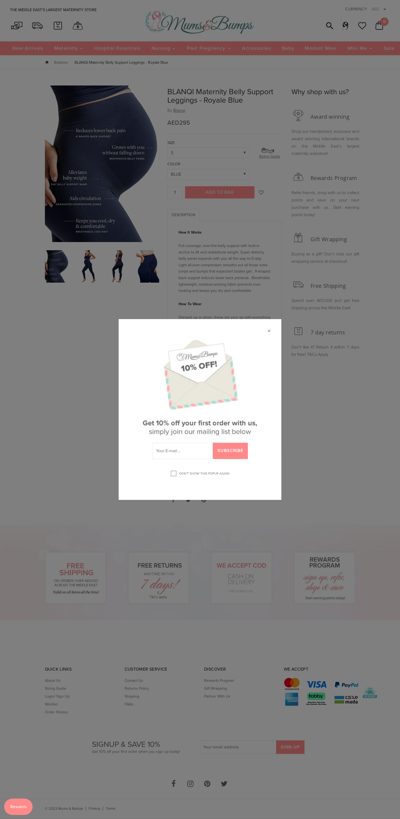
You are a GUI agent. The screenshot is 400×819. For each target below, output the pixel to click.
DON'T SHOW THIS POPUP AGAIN (203, 473)
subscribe (230, 450)
